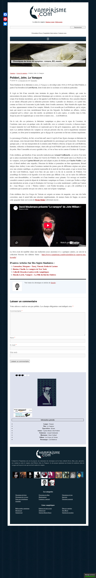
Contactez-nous (62, 33)
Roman (53, 428)
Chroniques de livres (21, 495)
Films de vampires (67, 508)
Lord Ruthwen (53, 439)
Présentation (35, 33)
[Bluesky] (5, 24)
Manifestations (43, 497)
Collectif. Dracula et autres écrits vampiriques (31, 272)
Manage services (90, 574)
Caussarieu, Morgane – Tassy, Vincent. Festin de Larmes (35, 266)
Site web (13, 352)
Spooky (34, 80)
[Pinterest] (5, 19)
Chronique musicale (67, 499)
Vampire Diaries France (45, 512)
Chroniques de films (44, 495)
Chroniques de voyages (21, 497)
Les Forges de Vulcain (51, 437)
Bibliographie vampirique (22, 508)
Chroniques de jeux (67, 495)
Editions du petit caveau (45, 508)
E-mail (13, 345)
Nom (12, 337)
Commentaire (16, 311)
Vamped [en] (18, 512)
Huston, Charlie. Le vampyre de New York (30, 269)
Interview (64, 497)
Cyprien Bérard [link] (47, 431)
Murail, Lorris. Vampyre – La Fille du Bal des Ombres (34, 274)
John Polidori (56, 431)
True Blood (65, 510)
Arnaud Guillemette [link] (52, 433)
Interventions (54, 33)
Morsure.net (18, 510)
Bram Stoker (40, 199)
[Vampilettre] (46, 33)
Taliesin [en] (42, 510)
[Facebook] (5, 14)
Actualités (18, 501)
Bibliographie (58, 22)
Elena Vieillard (52, 435)
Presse (40, 33)
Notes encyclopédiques (21, 499)
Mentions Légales (50, 22)
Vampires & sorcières (68, 512)
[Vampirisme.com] (48, 18)
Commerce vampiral (44, 499)
